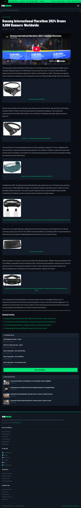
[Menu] (78, 6)
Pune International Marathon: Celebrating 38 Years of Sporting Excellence (28, 325)
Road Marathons (6, 434)
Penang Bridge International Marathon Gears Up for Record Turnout (26, 328)
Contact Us (5, 492)
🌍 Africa (4, 462)
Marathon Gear (6, 478)
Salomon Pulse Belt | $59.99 (36, 251)
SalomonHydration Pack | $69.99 (37, 99)
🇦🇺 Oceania (5, 460)
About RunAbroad (6, 489)
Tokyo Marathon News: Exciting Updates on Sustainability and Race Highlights (30, 381)
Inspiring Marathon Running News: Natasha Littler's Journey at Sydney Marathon (31, 394)
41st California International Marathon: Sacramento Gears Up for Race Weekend (30, 322)
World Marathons (6, 431)
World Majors (5, 444)
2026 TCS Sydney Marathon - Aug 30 (13, 345)
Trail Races (5, 436)
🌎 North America (6, 452)
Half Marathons (6, 441)
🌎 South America (7, 465)
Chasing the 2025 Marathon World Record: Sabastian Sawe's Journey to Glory (30, 400)
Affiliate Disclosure (7, 497)
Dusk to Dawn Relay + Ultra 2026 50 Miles (14, 351)
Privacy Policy (5, 494)
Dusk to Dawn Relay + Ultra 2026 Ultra (13, 356)
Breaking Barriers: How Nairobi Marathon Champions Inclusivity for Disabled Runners (32, 387)
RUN (6, 5)
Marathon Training (6, 473)
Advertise (4, 499)
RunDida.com (17, 422)
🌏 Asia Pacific (6, 457)
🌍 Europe (5, 455)
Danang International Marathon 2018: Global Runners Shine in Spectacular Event (30, 318)
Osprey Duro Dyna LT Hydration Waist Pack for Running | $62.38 (36, 176)
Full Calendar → (40, 370)
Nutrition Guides (6, 476)
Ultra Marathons (6, 439)
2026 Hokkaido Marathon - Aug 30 (12, 339)
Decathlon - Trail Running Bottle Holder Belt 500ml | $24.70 (36, 138)
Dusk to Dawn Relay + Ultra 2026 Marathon (14, 362)
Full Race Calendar (7, 481)
